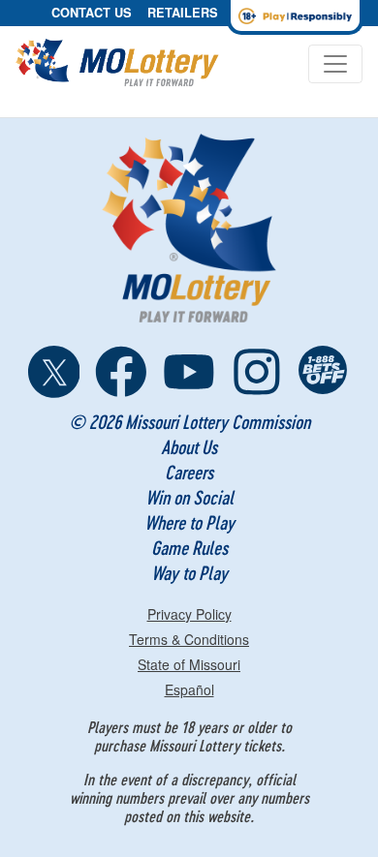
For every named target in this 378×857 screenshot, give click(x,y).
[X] (54, 372)
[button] (92, 13)
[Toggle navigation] (335, 64)
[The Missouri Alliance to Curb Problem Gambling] (325, 372)
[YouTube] (189, 372)
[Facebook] (121, 372)
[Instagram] (257, 372)
